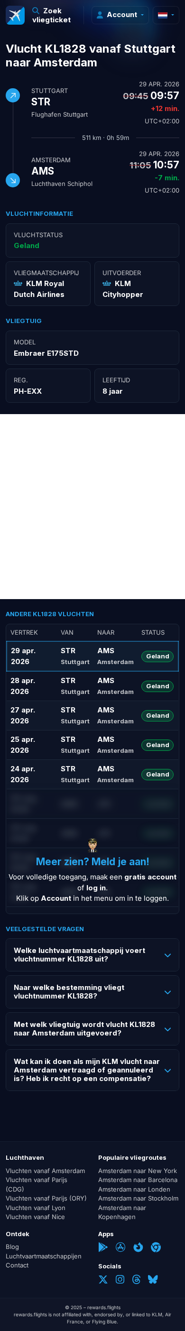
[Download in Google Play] (103, 1248)
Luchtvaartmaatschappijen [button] (44, 1256)
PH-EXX (28, 391)
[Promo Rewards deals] (15, 15)
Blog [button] (12, 1246)
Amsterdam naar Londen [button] (134, 1189)
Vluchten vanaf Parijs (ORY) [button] (46, 1198)
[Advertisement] (92, 506)
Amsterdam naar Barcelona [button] (137, 1179)
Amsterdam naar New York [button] (137, 1170)
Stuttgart (49, 90)
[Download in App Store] (121, 1248)
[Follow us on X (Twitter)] (103, 1280)
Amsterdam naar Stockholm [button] (138, 1198)
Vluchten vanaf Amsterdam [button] (45, 1170)
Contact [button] (17, 1265)
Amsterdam (51, 160)
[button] (54, 15)
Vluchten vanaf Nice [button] (35, 1216)
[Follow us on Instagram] (120, 1280)
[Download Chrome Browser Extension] (156, 1248)
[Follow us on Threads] (136, 1280)
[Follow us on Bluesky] (153, 1280)
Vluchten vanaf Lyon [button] (35, 1207)
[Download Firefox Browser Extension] (138, 1248)
